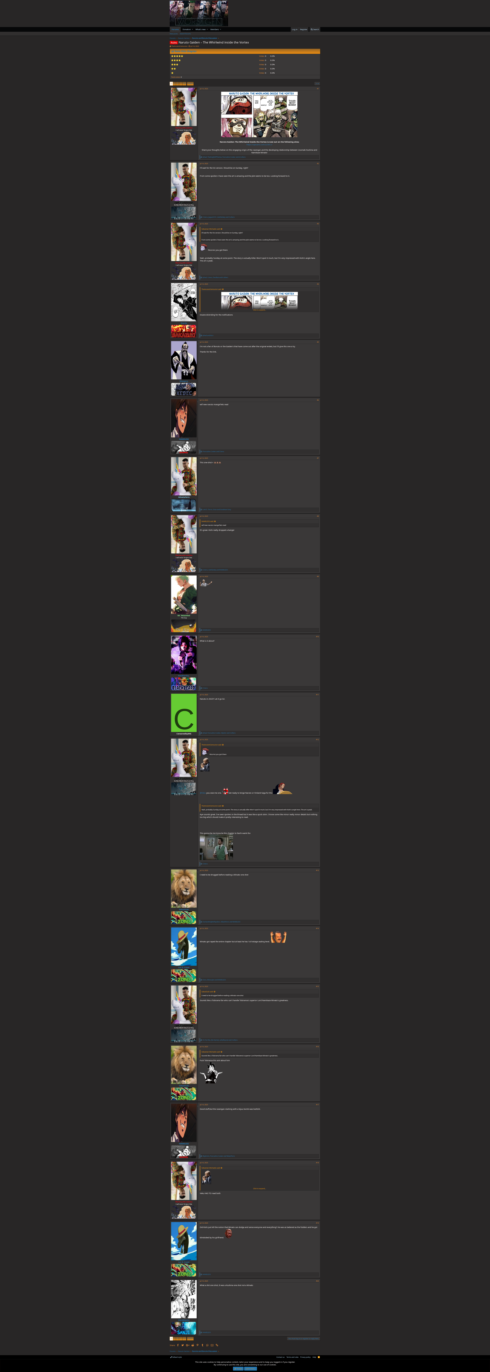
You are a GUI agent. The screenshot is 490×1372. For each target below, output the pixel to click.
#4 (318, 284)
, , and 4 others (215, 277)
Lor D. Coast (183, 967)
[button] (192, 29)
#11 (317, 695)
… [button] (180, 84)
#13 (317, 870)
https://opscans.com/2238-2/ (259, 144)
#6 (318, 400)
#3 (318, 224)
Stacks (184, 323)
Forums (175, 29)
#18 (317, 1163)
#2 (318, 163)
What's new (200, 29)
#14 (317, 928)
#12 (317, 739)
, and (217, 509)
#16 (317, 1047)
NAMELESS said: (207, 521)
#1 (318, 89)
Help (314, 1357)
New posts (174, 34)
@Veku (203, 793)
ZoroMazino (183, 1320)
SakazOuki (184, 909)
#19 (317, 1223)
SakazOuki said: (207, 991)
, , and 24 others (224, 157)
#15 (317, 986)
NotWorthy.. (184, 675)
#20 (317, 1281)
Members (214, 29)
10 (184, 84)
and (208, 335)
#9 (318, 576)
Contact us (280, 1357)
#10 (317, 637)
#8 (318, 516)
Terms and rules (292, 1357)
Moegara (184, 381)
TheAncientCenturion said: (211, 289)
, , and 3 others (219, 217)
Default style (177, 1357)
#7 (318, 458)
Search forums (185, 34)
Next (190, 84)
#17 (317, 1105)
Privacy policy (305, 1357)
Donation (187, 29)
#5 (318, 342)
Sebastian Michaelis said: (210, 229)
